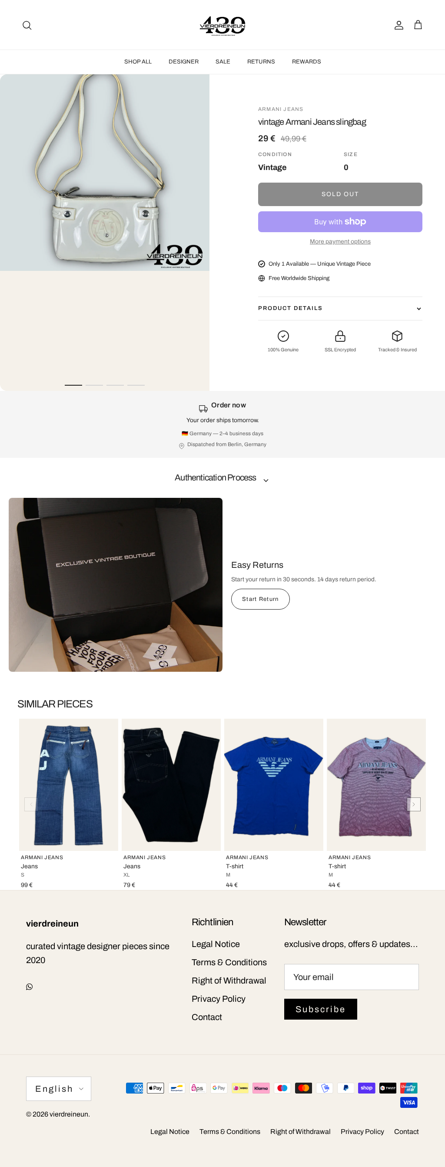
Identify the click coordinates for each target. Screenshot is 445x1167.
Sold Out (340, 194)
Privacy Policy (219, 999)
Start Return (260, 599)
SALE (223, 62)
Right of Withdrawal (229, 980)
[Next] (414, 804)
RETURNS (261, 62)
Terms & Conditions (229, 962)
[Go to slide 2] (94, 385)
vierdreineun (69, 1114)
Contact (207, 1017)
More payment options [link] (340, 241)
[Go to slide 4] (136, 385)
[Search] (27, 24)
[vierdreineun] (222, 25)
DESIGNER (184, 62)
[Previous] (31, 804)
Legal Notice (216, 944)
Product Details (290, 308)
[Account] (397, 24)
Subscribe (321, 1009)
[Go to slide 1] (73, 385)
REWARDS (306, 62)
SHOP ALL (138, 62)
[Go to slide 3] (115, 385)
